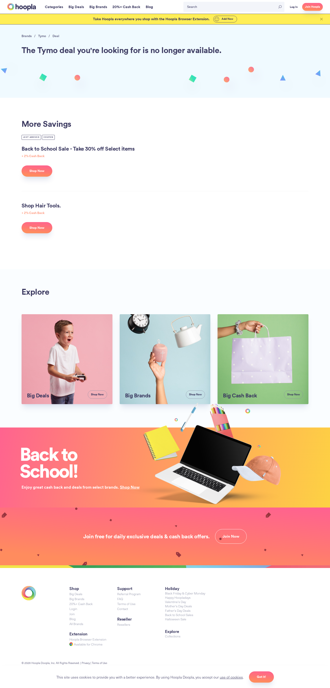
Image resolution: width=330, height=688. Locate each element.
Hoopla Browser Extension (87, 639)
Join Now (230, 536)
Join (72, 614)
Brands (27, 35)
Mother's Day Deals (178, 606)
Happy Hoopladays (178, 597)
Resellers (123, 624)
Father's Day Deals (178, 610)
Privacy (86, 663)
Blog (72, 619)
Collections (172, 636)
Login (73, 608)
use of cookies (231, 677)
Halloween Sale (175, 619)
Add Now (227, 19)
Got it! (261, 677)
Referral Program (129, 594)
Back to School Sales (179, 615)
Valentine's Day (175, 602)
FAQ (120, 599)
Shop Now (130, 487)
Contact (122, 608)
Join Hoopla (312, 7)
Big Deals (75, 594)
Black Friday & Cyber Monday (185, 593)
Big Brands (76, 599)
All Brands (76, 623)
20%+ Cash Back (81, 603)
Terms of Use (126, 603)
